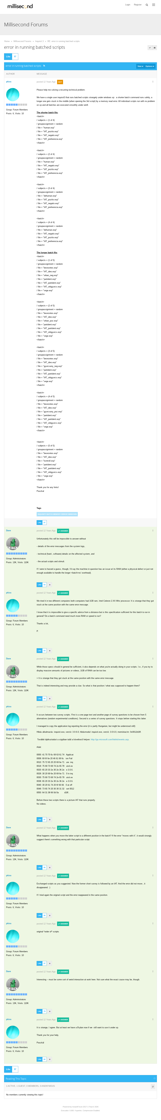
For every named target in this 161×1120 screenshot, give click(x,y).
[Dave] (12, 543)
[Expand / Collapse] (154, 1078)
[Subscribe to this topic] (154, 47)
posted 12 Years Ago (46, 82)
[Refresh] (153, 1086)
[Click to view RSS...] (44, 66)
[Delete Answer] (49, 584)
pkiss (8, 81)
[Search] (146, 4)
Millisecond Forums (22, 41)
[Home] (20, 7)
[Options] (153, 82)
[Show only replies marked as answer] (150, 47)
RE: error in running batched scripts (63, 41)
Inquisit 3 (39, 41)
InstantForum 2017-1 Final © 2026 (85, 1107)
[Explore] (153, 4)
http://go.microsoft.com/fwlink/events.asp (110, 739)
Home (7, 41)
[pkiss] (12, 94)
